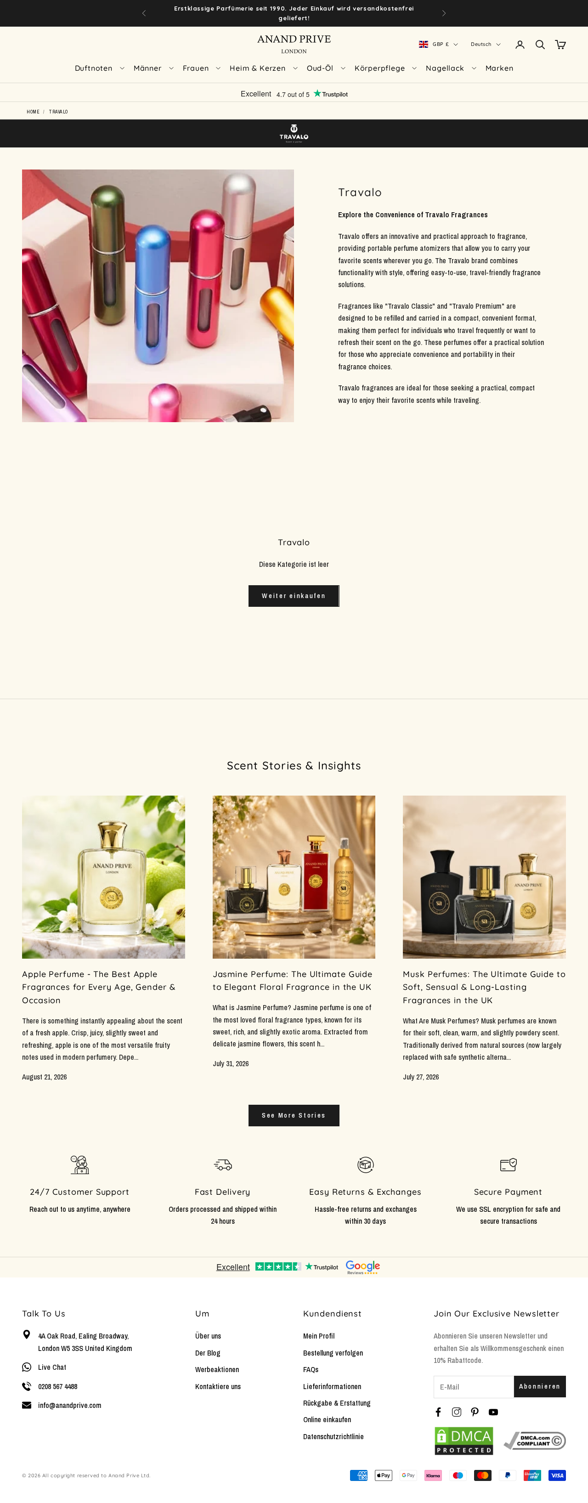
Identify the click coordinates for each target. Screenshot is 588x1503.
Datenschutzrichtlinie (333, 1436)
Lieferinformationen (332, 1386)
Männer (148, 68)
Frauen (196, 68)
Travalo (58, 112)
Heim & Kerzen (257, 68)
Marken (500, 68)
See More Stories (294, 1115)
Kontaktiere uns (218, 1386)
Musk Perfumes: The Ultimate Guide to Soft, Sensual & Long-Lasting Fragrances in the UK (484, 987)
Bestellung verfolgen (333, 1353)
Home (33, 112)
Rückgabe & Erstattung (337, 1403)
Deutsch (481, 44)
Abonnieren (540, 1386)
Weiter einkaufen (294, 595)
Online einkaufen (327, 1419)
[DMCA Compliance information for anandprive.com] (534, 1441)
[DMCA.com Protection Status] (464, 1441)
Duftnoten (94, 68)
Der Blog (207, 1353)
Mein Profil (318, 1336)
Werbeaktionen (217, 1369)
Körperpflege (380, 68)
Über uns (208, 1336)
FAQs (310, 1369)
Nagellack (445, 68)
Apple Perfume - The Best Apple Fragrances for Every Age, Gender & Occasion (98, 987)
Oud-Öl (320, 68)
